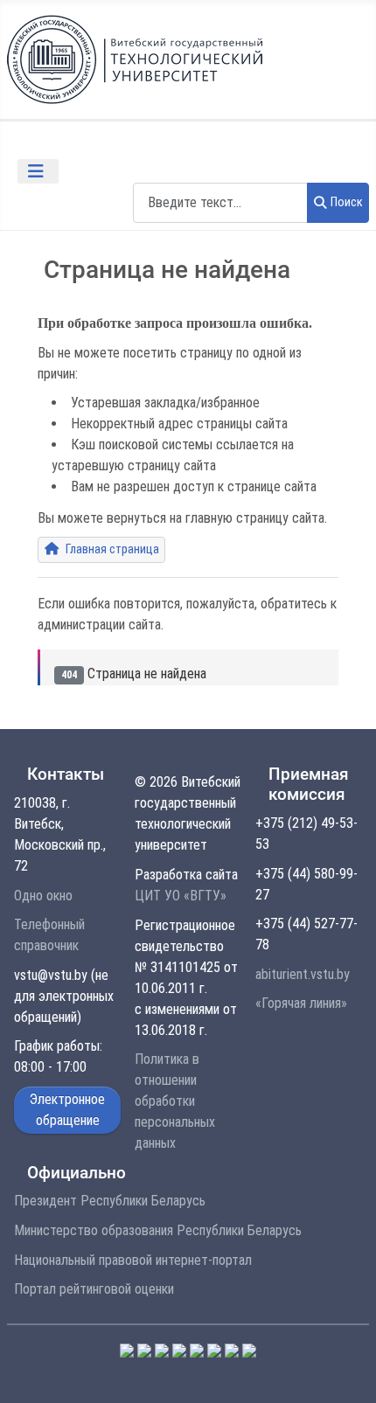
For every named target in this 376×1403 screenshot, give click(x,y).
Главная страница (111, 549)
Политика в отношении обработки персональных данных (175, 1101)
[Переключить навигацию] (38, 171)
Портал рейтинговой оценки (94, 1289)
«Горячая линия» (301, 1003)
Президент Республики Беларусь (109, 1200)
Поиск (347, 202)
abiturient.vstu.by (302, 974)
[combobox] (220, 202)
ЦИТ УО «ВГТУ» (180, 895)
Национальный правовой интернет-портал (133, 1260)
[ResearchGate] (249, 1349)
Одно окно (43, 895)
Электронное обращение (67, 1110)
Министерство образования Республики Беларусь (158, 1230)
